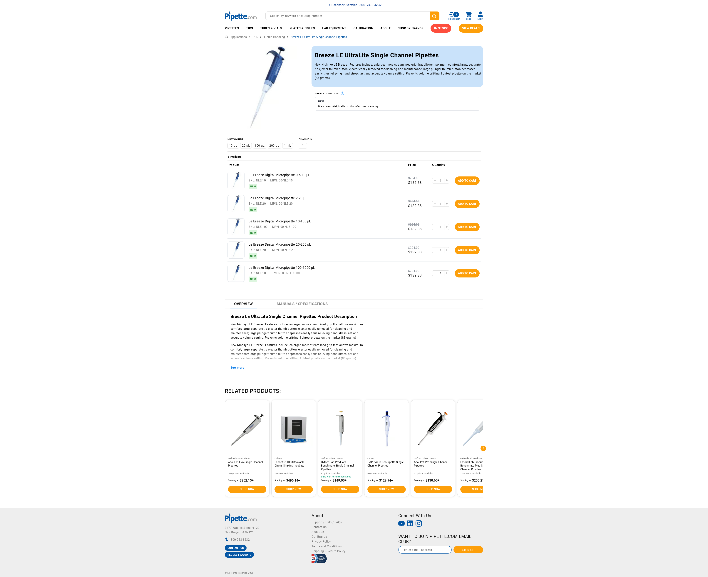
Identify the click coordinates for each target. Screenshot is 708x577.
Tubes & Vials (271, 28)
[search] (434, 15)
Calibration (363, 28)
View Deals (471, 28)
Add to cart (467, 180)
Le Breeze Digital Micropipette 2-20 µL (278, 198)
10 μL (233, 145)
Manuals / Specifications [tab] (302, 304)
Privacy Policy (321, 541)
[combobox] (352, 15)
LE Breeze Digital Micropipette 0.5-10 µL (279, 175)
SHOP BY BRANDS (410, 28)
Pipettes (232, 28)
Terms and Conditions (327, 546)
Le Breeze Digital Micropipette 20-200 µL (280, 244)
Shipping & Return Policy (329, 551)
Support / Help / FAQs (327, 522)
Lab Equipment (334, 28)
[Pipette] (241, 16)
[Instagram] (419, 524)
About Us (318, 532)
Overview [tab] (243, 304)
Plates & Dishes (302, 28)
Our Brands (319, 536)
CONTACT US (235, 547)
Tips (249, 28)
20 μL (246, 145)
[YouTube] (401, 524)
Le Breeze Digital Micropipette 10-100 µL (280, 221)
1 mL (287, 145)
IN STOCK (441, 28)
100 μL (260, 145)
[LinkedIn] (410, 524)
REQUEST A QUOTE (239, 554)
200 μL (274, 145)
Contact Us (319, 527)
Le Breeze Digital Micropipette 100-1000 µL (282, 268)
